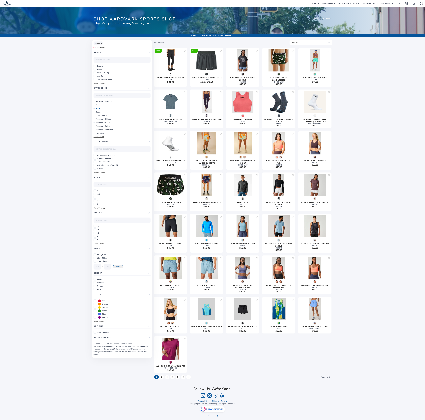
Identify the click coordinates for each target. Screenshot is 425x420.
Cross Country (101, 115)
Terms (200, 401)
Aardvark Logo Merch (104, 101)
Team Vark (366, 3)
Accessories (100, 105)
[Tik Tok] (216, 395)
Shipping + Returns (220, 401)
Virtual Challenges (381, 3)
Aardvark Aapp (344, 3)
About (314, 3)
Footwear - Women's (104, 130)
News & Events (328, 3)
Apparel (99, 108)
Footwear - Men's (103, 122)
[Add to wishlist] (184, 51)
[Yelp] (222, 395)
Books (98, 112)
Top (213, 416)
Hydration (100, 133)
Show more (99, 83)
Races (395, 3)
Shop (355, 3)
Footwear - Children (104, 119)
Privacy (207, 401)
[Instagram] (209, 395)
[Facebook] (203, 395)
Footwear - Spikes (103, 126)
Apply (118, 267)
